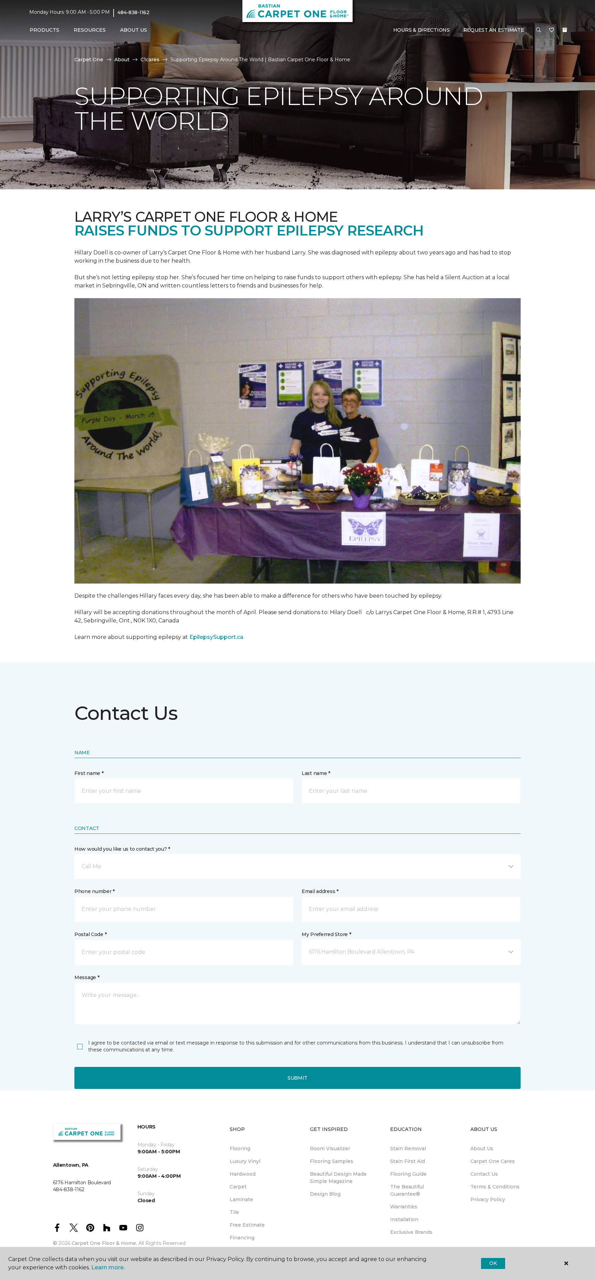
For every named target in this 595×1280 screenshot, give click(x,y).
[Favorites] (551, 30)
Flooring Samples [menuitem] (331, 1161)
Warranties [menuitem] (403, 1207)
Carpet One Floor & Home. (104, 1243)
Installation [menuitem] (404, 1219)
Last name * (316, 773)
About (121, 59)
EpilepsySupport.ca (216, 637)
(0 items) (564, 30)
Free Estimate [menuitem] (247, 1225)
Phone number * (94, 891)
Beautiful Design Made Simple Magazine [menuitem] (338, 1177)
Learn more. (108, 1267)
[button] (538, 30)
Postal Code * (90, 934)
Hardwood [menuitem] (242, 1174)
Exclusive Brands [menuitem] (411, 1232)
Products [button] (44, 30)
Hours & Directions (421, 30)
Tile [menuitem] (234, 1212)
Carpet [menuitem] (238, 1187)
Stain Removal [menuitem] (408, 1148)
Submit (297, 1078)
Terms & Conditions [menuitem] (495, 1187)
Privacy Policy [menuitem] (487, 1199)
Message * (86, 977)
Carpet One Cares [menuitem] (492, 1161)
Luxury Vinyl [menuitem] (245, 1161)
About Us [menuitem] (481, 1148)
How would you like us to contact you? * (122, 849)
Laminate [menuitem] (241, 1199)
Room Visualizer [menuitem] (330, 1148)
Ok (493, 1263)
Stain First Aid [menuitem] (407, 1161)
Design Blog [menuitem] (325, 1194)
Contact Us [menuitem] (484, 1174)
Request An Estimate (493, 30)
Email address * (320, 891)
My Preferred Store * (326, 934)
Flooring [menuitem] (240, 1148)
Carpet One (88, 59)
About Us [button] (133, 30)
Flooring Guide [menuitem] (408, 1174)
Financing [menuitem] (242, 1238)
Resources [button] (90, 30)
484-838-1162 (133, 12)
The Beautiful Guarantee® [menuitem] (407, 1190)
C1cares (149, 59)
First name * (89, 773)
